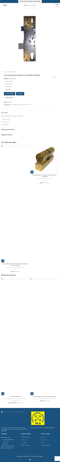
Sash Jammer (24, 442)
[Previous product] (51, 72)
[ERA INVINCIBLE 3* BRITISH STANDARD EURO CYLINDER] (44, 159)
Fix (5, 398)
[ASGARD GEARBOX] (15, 336)
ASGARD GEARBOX (15, 396)
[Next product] (55, 72)
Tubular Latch (24, 439)
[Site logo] (30, 5)
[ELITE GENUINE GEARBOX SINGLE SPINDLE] (44, 336)
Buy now (20, 93)
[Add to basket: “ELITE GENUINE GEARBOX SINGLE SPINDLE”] (32, 393)
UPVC (29, 104)
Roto (54, 398)
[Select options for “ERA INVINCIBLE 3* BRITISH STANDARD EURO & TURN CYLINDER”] (2, 260)
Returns (43, 442)
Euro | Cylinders (12, 267)
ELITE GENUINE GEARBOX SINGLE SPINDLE (44, 396)
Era (14, 71)
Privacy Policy (44, 439)
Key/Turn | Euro (20, 267)
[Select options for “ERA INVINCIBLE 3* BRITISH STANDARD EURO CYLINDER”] (32, 172)
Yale (25, 398)
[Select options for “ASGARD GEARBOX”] (2, 393)
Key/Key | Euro (49, 178)
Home (5, 71)
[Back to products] (53, 72)
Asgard (13, 400)
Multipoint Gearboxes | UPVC (20, 104)
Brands (10, 71)
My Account (44, 437)
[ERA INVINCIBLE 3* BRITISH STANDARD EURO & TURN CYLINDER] (15, 203)
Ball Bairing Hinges (25, 437)
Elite (35, 398)
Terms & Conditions (45, 445)
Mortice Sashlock (25, 445)
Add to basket (9, 93)
